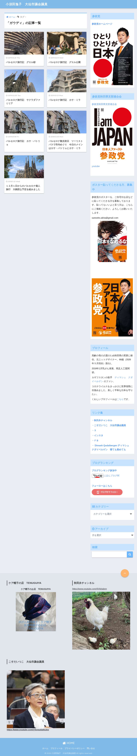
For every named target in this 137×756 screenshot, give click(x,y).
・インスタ (97, 435)
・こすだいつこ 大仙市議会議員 (109, 425)
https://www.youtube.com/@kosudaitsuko (28, 730)
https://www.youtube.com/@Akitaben (89, 589)
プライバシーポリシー (75, 748)
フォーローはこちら (102, 486)
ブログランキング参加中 (104, 470)
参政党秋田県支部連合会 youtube (105, 135)
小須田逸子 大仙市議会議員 (26, 4)
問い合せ (91, 748)
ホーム (45, 748)
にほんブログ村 (111, 475)
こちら (120, 399)
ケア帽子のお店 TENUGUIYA (36, 589)
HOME (70, 743)
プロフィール (56, 748)
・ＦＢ (95, 440)
